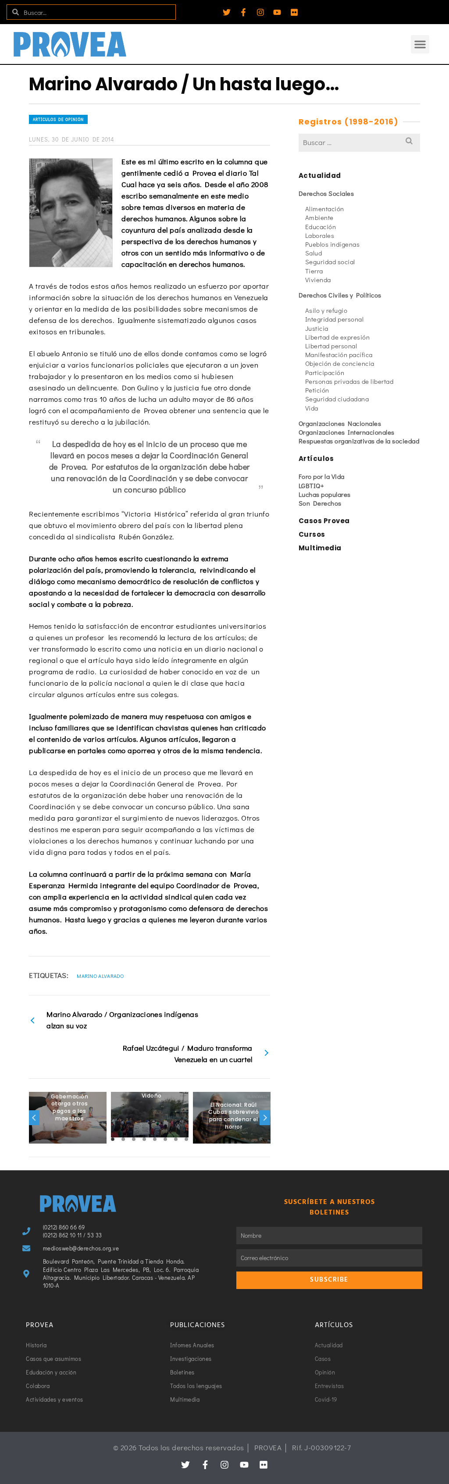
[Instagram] (260, 12)
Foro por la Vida (322, 476)
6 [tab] (165, 1139)
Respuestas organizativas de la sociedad (359, 440)
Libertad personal (331, 345)
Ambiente (319, 217)
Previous (34, 1117)
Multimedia (320, 548)
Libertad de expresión (337, 337)
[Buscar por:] (359, 142)
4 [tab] (144, 1139)
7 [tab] (175, 1139)
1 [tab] (112, 1139)
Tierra (314, 270)
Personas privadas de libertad (349, 381)
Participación (325, 372)
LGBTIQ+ (311, 485)
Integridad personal (334, 319)
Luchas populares (325, 494)
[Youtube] (277, 12)
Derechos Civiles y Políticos (340, 294)
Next (265, 1117)
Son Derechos (320, 503)
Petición (317, 390)
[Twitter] (227, 12)
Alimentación (324, 208)
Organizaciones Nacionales (340, 423)
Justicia (316, 328)
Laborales (320, 235)
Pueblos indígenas (332, 244)
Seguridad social (330, 261)
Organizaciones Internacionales (347, 432)
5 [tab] (154, 1139)
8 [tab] (186, 1139)
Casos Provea (324, 520)
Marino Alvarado (100, 975)
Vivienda (318, 279)
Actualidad (320, 175)
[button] (420, 44)
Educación (320, 226)
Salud (313, 252)
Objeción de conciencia (339, 363)
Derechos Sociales (326, 193)
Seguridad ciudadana (337, 398)
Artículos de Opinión (58, 119)
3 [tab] (133, 1139)
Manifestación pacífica (339, 354)
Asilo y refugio (326, 310)
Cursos (312, 534)
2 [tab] (123, 1139)
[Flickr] (294, 12)
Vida (311, 408)
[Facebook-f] (243, 12)
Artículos (316, 458)
